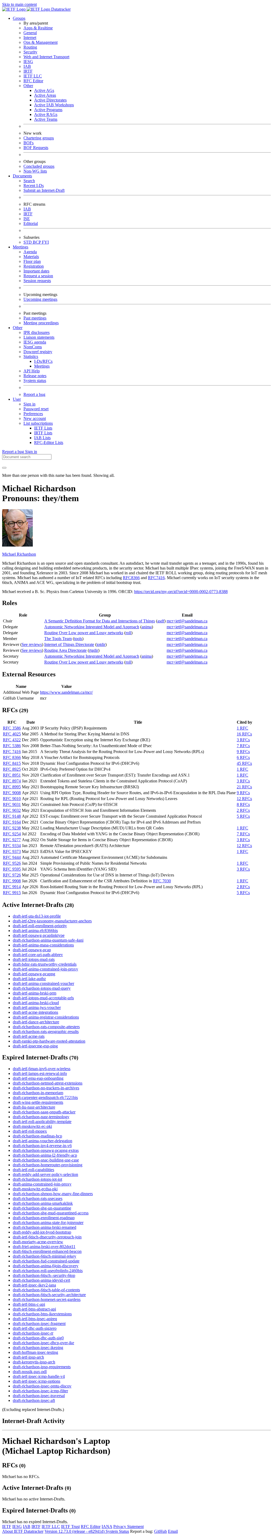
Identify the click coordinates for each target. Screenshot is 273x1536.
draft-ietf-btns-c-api (29, 1304)
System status (34, 380)
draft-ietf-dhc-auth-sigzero (35, 1328)
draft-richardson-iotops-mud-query (42, 988)
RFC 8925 (12, 769)
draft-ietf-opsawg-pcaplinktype (39, 935)
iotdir (101, 644)
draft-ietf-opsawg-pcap (32, 950)
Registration (33, 266)
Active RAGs (45, 114)
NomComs (32, 347)
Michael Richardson (19, 554)
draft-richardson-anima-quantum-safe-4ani (48, 940)
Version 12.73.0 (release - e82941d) (75, 1531)
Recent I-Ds (33, 185)
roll (128, 632)
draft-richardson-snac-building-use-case (46, 1160)
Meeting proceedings (41, 323)
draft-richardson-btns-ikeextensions (42, 1314)
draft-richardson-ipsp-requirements (42, 1367)
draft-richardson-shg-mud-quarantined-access (51, 1213)
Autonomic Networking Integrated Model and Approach (91, 627)
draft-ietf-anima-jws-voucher (37, 1007)
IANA (107, 1526)
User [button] (17, 399)
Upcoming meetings (40, 299)
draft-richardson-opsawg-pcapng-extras (46, 1150)
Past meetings (34, 318)
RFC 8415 (12, 763)
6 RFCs (243, 757)
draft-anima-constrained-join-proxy (42, 1184)
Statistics (30, 356)
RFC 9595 (12, 869)
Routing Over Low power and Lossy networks (83, 632)
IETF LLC (32, 76)
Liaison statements (38, 337)
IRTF (28, 71)
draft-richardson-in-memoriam (38, 1092)
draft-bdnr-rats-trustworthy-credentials (45, 964)
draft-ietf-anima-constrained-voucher (43, 983)
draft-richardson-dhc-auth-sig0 (38, 1338)
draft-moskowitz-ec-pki (32, 1126)
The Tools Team (58, 638)
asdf (160, 621)
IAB (27, 66)
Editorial (30, 223)
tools (78, 638)
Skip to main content (19, 4)
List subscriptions (38, 423)
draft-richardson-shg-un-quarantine (42, 1208)
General (30, 32)
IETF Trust (70, 1526)
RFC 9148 (12, 816)
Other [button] (17, 327)
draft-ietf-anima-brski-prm (34, 993)
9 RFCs (243, 751)
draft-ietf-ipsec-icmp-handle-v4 (39, 1376)
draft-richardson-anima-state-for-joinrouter (48, 1222)
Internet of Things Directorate (69, 644)
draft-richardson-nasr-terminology (41, 1116)
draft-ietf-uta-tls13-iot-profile (37, 916)
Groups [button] (19, 18)
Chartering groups (38, 138)
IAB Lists (42, 437)
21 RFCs (244, 787)
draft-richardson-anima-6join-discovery (45, 1266)
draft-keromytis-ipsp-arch (34, 1362)
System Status (117, 1531)
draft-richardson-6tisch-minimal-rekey (44, 1256)
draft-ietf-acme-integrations (35, 1012)
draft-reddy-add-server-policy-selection (45, 1174)
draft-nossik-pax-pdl (30, 1371)
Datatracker (60, 9)
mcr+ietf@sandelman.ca (187, 621)
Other (28, 85)
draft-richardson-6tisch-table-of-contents (46, 1290)
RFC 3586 (12, 728)
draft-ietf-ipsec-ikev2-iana (34, 1285)
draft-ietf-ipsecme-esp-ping (35, 1046)
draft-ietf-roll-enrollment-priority (40, 925)
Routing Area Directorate (65, 650)
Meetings (42, 366)
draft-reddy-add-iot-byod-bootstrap (42, 1232)
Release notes (34, 375)
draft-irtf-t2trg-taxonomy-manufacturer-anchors (52, 921)
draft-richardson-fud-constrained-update (46, 1261)
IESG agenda (34, 342)
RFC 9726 (12, 875)
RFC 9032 (12, 810)
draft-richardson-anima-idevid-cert (41, 1280)
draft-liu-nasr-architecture (34, 1107)
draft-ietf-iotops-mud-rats (34, 959)
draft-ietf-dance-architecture (36, 1022)
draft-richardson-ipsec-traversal (39, 1395)
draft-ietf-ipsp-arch (28, 1357)
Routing (30, 47)
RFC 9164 (12, 822)
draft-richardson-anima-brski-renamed (44, 1227)
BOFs (28, 143)
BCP (37, 242)
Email (173, 1531)
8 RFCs (243, 804)
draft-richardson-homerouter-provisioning (47, 1165)
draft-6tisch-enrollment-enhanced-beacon (47, 1251)
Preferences (33, 413)
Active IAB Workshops (54, 105)
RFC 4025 (12, 734)
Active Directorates (50, 100)
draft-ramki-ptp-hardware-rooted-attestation (49, 1041)
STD (28, 242)
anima (147, 627)
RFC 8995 (12, 787)
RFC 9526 (12, 863)
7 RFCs (243, 745)
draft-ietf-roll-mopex (30, 1131)
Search (29, 180)
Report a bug (34, 394)
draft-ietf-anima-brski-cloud (36, 1002)
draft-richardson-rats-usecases (37, 1198)
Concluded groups (38, 166)
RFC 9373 (12, 851)
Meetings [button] (20, 247)
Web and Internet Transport (46, 56)
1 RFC (242, 728)
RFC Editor (33, 81)
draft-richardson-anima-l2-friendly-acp (45, 1155)
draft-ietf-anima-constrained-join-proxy (45, 969)
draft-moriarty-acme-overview (38, 1241)
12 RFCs (244, 798)
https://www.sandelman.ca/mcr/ (66, 692)
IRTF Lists (43, 433)
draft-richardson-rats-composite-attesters (46, 1026)
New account (34, 418)
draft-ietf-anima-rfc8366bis (35, 930)
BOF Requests (35, 147)
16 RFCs (244, 734)
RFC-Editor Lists (48, 442)
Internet (29, 37)
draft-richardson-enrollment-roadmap (44, 1217)
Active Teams (45, 119)
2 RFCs (243, 810)
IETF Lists (43, 428)
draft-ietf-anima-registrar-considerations (46, 1017)
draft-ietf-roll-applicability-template (42, 1121)
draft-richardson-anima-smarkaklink (43, 1203)
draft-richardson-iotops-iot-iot (37, 1179)
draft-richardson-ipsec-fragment (39, 1323)
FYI (45, 242)
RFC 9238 (12, 828)
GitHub (160, 1531)
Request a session (38, 276)
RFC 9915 (12, 892)
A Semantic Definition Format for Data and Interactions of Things (99, 621)
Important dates (36, 271)
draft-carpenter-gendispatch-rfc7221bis (45, 1097)
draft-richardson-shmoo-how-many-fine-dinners (53, 1193)
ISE (26, 218)
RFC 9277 (12, 839)
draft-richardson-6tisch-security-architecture (49, 1294)
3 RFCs (243, 740)
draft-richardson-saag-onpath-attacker (44, 1112)
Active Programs (48, 109)
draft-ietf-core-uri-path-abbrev (38, 954)
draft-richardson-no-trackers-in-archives (46, 1088)
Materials (31, 256)
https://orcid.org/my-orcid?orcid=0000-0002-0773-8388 (181, 591)
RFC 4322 (12, 740)
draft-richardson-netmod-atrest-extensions (47, 1083)
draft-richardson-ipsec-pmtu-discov (42, 1386)
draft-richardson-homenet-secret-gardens (47, 1299)
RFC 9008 (12, 792)
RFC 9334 (12, 845)
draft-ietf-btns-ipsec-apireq (35, 1318)
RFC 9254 (12, 834)
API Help (31, 371)
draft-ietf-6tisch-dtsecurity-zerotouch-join (47, 1237)
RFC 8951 (12, 775)
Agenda (30, 251)
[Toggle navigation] (4, 468)
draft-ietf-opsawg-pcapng (34, 974)
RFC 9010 (12, 798)
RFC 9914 (12, 886)
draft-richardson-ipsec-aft (34, 1400)
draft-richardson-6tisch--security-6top (44, 1275)
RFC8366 (131, 577)
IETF (6, 1526)
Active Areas (45, 95)
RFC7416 (156, 577)
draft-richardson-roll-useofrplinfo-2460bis (48, 1270)
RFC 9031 (12, 804)
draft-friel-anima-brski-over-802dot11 (44, 1246)
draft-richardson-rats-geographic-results (46, 1031)
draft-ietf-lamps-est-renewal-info (40, 1073)
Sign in (29, 404)
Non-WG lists (35, 171)
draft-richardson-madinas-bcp (37, 1136)
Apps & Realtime (38, 28)
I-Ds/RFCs (43, 361)
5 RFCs (243, 816)
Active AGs (44, 90)
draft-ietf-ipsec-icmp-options (36, 1381)
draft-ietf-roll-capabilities (33, 1169)
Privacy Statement (128, 1526)
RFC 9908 (12, 881)
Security (30, 52)
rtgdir (93, 650)
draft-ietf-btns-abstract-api (34, 1309)
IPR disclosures (36, 332)
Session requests (37, 280)
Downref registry (37, 351)
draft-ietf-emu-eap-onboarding (38, 1078)
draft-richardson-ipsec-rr (33, 1333)
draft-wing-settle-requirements (38, 1102)
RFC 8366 (12, 757)
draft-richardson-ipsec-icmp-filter (40, 1391)
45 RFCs (244, 763)
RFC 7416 (12, 751)
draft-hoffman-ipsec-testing (35, 1352)
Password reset (36, 409)
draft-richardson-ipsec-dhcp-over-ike (43, 1342)
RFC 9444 (12, 857)
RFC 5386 (12, 745)
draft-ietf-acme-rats (29, 1036)
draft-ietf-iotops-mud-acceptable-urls (43, 998)
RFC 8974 (12, 781)
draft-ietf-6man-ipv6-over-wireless (41, 1068)
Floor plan (32, 261)
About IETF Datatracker (22, 1531)
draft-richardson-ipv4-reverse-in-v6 (42, 1145)
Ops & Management (40, 42)
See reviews (32, 644)
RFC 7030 (162, 881)
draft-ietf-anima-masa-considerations (43, 945)
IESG (28, 61)
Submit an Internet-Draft (44, 190)
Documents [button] (22, 176)
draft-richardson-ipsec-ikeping (38, 1347)
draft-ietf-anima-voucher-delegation (42, 1141)
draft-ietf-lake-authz (29, 978)
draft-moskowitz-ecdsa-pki (35, 1189)
